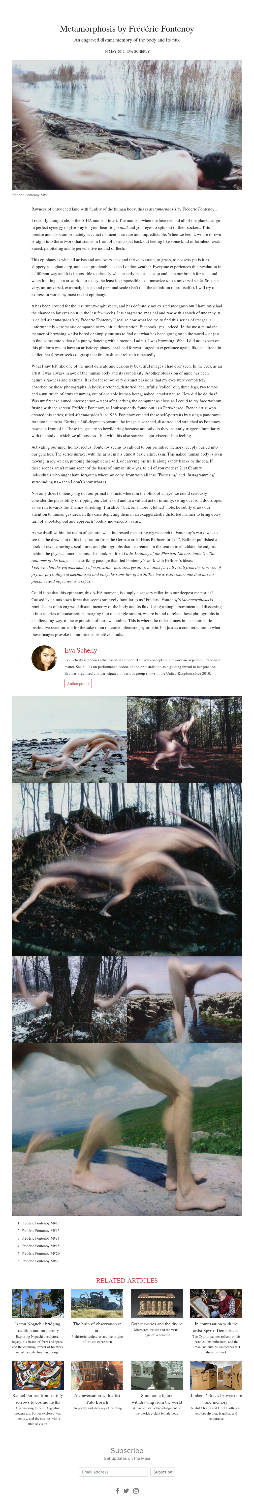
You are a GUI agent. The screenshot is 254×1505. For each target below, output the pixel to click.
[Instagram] (136, 1491)
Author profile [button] (78, 683)
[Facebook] (117, 1491)
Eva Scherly (138, 51)
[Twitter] (126, 1491)
